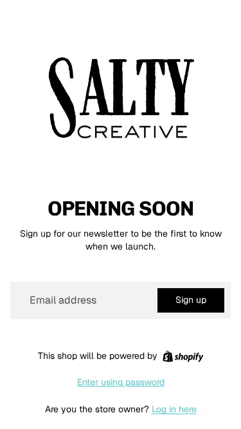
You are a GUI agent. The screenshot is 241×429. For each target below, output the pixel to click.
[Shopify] (183, 356)
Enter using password (121, 382)
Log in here (174, 409)
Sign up (190, 300)
